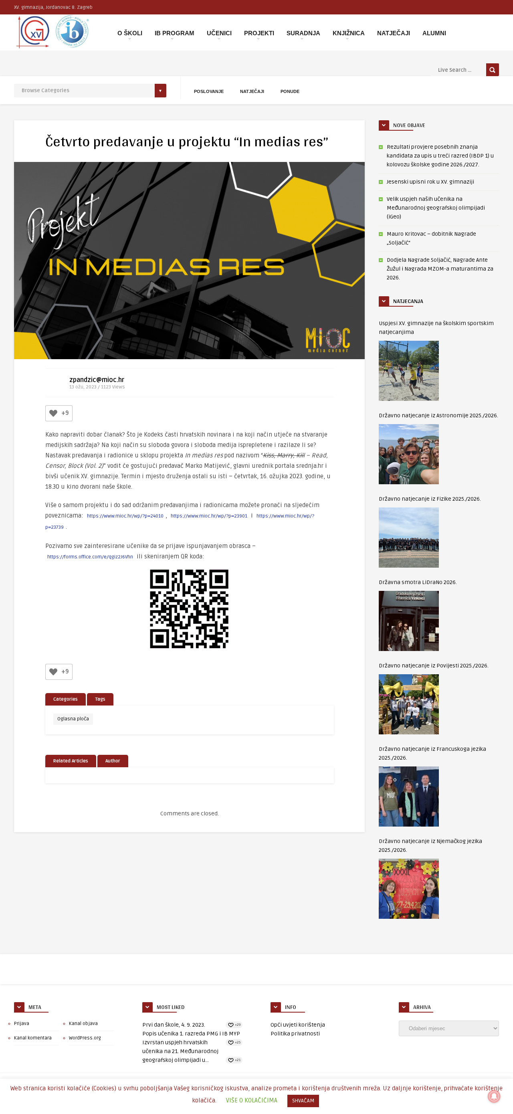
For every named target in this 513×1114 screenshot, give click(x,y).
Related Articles (70, 761)
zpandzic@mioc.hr (96, 380)
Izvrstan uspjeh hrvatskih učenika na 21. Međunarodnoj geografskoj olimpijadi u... (180, 1051)
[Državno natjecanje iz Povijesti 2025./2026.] (409, 704)
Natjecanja (408, 301)
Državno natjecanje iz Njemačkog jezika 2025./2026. (430, 845)
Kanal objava (83, 1024)
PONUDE (290, 91)
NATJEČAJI (393, 33)
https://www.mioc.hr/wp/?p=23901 (209, 516)
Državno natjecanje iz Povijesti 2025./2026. (434, 665)
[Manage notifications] (494, 1096)
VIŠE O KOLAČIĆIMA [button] (251, 1100)
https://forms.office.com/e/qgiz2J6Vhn (90, 557)
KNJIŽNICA (349, 33)
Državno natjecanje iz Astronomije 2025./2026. (438, 415)
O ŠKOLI (129, 33)
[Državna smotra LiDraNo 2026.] (409, 621)
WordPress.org (85, 1038)
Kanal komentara (33, 1038)
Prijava (21, 1024)
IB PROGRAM (174, 33)
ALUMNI (434, 33)
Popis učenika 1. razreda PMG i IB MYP (191, 1033)
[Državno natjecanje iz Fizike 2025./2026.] (409, 537)
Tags (100, 699)
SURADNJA (303, 33)
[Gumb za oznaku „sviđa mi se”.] (53, 413)
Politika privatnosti (295, 1033)
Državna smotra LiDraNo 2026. (418, 582)
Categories (65, 699)
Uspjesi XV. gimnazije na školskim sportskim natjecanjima (436, 328)
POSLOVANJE (209, 91)
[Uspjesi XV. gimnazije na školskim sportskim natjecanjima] (409, 371)
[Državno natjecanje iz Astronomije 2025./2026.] (409, 454)
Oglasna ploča (73, 719)
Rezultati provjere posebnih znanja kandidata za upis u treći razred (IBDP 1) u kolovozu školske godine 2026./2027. (440, 156)
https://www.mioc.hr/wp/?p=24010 (125, 516)
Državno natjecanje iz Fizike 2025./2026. (430, 498)
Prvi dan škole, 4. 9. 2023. (173, 1024)
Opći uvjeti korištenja (298, 1024)
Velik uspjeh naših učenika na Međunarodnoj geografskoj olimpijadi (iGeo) (436, 208)
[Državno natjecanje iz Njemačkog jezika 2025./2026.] (409, 889)
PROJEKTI (259, 33)
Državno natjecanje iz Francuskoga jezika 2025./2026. (432, 753)
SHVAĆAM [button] (303, 1101)
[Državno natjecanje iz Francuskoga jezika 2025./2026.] (409, 796)
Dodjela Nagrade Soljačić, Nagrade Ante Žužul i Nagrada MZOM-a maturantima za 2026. (440, 269)
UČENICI (219, 33)
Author (112, 761)
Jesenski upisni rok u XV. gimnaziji (430, 181)
